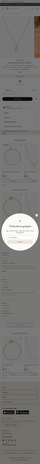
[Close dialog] (36, 215)
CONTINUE (19, 242)
